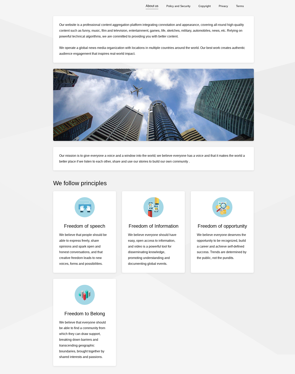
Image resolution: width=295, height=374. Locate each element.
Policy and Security (178, 6)
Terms (240, 6)
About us (152, 6)
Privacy (223, 6)
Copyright (204, 6)
